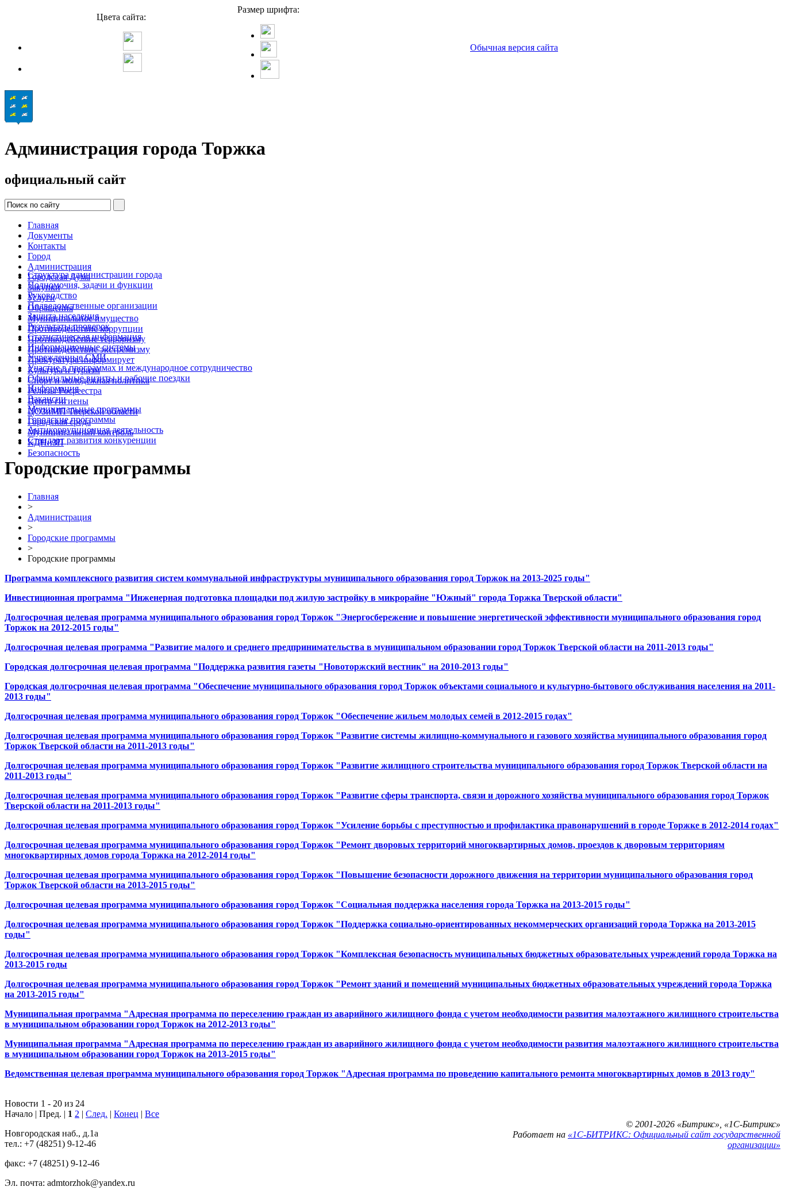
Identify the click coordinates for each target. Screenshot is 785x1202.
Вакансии (47, 399)
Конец (126, 1114)
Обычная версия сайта (514, 47)
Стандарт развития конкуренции (92, 440)
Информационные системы (82, 347)
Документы (50, 235)
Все (152, 1114)
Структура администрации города (95, 274)
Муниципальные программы (84, 409)
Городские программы (72, 419)
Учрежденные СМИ (67, 357)
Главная (43, 225)
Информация (53, 388)
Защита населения (63, 316)
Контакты (47, 246)
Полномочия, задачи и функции (90, 285)
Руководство (52, 295)
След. (96, 1114)
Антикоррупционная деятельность (95, 430)
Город (39, 256)
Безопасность (54, 453)
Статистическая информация (84, 336)
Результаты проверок (69, 326)
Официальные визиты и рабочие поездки (109, 378)
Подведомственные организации (92, 305)
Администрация (59, 266)
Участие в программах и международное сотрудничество (140, 367)
